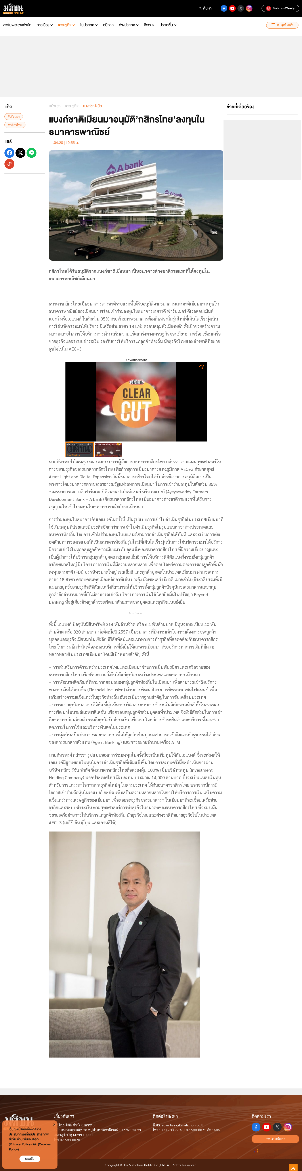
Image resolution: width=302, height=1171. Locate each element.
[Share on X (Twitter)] (20, 153)
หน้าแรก (55, 106)
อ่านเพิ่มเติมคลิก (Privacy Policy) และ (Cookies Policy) (30, 1144)
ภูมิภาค (108, 25)
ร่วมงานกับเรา (275, 1139)
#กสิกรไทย (15, 124)
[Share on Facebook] (9, 153)
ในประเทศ (87, 25)
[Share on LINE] (31, 153)
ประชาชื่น (166, 25)
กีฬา (147, 25)
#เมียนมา (14, 116)
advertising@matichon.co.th (183, 1125)
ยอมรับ (29, 1159)
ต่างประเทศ (127, 25)
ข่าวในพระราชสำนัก (17, 25)
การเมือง (43, 25)
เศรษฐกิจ (64, 25)
